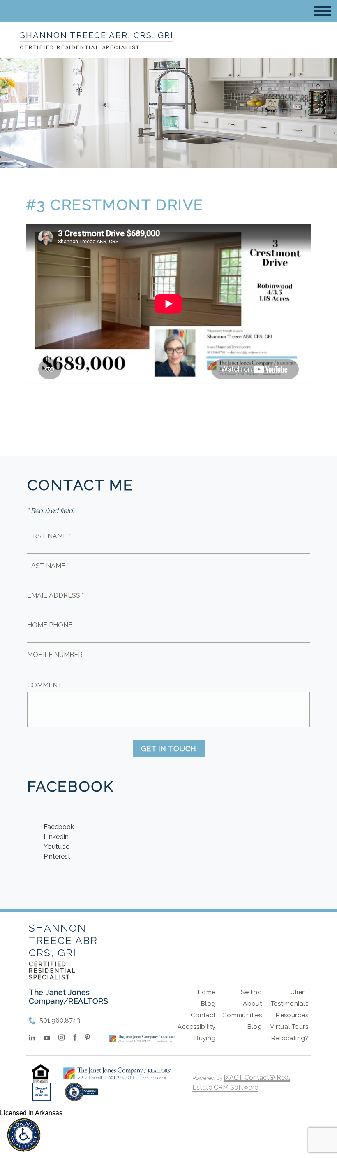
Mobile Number (55, 655)
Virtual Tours (289, 1026)
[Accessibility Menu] (24, 1135)
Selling (251, 992)
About (252, 1003)
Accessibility (196, 1026)
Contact (203, 1015)
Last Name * (48, 566)
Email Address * (55, 595)
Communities (242, 1015)
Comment (44, 685)
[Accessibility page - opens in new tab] (81, 1096)
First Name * (49, 536)
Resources (292, 1015)
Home (207, 992)
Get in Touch (168, 748)
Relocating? (289, 1038)
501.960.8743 (59, 1020)
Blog (208, 1003)
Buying (205, 1038)
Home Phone (49, 625)
